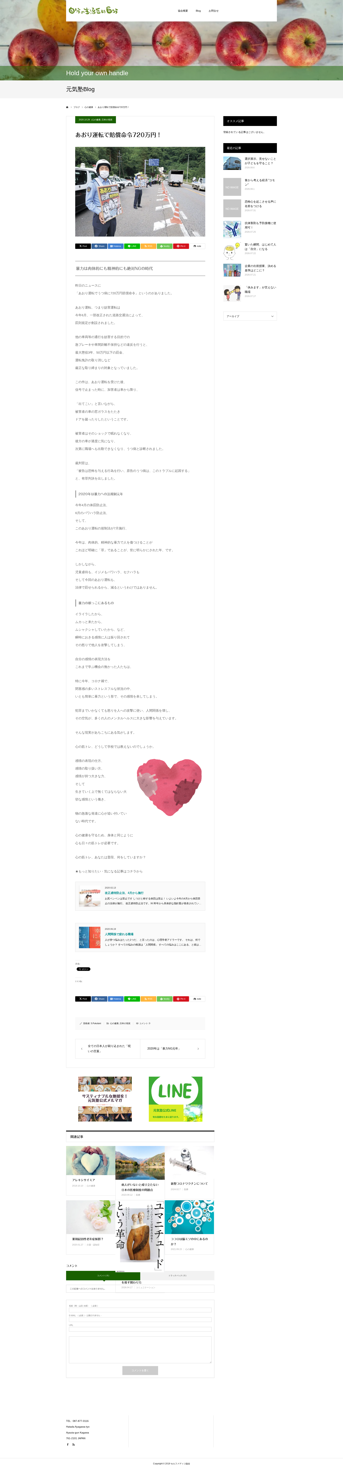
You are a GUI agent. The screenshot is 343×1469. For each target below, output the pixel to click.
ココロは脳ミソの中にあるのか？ (189, 1242)
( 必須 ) (83, 1306)
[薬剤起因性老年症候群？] (90, 1217)
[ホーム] (67, 107)
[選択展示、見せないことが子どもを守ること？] (232, 165)
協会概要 (183, 10)
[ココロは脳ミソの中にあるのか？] (189, 1217)
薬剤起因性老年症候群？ (88, 1239)
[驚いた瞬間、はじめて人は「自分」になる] (232, 251)
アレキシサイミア (83, 1180)
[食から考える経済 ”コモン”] (232, 187)
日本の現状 (107, 119)
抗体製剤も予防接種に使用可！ (260, 225)
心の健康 (96, 119)
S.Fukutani (96, 1023)
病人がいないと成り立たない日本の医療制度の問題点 (140, 1187)
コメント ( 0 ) (103, 1275)
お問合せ (214, 10)
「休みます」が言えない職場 (260, 290)
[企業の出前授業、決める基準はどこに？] (232, 273)
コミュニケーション (145, 1287)
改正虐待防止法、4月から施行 (124, 892)
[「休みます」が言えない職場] (232, 294)
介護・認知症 (93, 1245)
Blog (198, 10)
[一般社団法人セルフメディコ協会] (93, 10)
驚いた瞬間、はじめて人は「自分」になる (260, 247)
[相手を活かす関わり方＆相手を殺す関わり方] (140, 1236)
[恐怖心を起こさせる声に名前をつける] (232, 208)
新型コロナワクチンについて (189, 1183)
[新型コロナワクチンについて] (189, 1162)
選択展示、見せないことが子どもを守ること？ (260, 161)
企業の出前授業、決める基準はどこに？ (260, 268)
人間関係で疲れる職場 (119, 934)
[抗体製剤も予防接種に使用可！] (232, 230)
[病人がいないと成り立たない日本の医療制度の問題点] (140, 1163)
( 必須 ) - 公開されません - (85, 1315)
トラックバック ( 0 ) (177, 1275)
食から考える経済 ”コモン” (260, 182)
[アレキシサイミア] (90, 1160)
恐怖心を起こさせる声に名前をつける (260, 204)
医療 (138, 1195)
